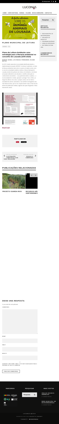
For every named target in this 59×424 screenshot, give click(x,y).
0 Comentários (47, 396)
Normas (21, 12)
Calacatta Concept (36, 416)
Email (4, 344)
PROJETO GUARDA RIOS (12, 191)
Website (4, 353)
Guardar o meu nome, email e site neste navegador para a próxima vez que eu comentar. (19, 364)
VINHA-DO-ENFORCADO (48, 43)
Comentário (5, 307)
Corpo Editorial (13, 12)
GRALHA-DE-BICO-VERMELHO (48, 393)
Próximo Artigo (28, 154)
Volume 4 (5, 46)
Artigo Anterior (11, 154)
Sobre (5, 12)
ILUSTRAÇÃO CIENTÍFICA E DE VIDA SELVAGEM (11, 158)
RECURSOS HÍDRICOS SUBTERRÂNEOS (34, 192)
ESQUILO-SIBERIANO (29, 157)
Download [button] (6, 128)
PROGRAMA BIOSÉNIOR (48, 41)
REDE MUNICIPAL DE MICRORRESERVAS (49, 402)
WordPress (33, 419)
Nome (4, 336)
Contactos (48, 12)
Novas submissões (37, 12)
